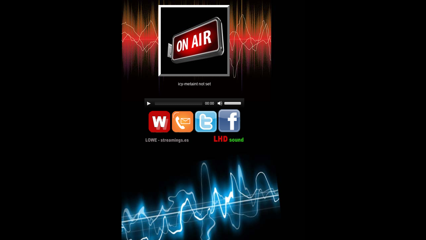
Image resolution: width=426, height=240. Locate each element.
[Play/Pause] (148, 103)
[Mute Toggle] (220, 103)
